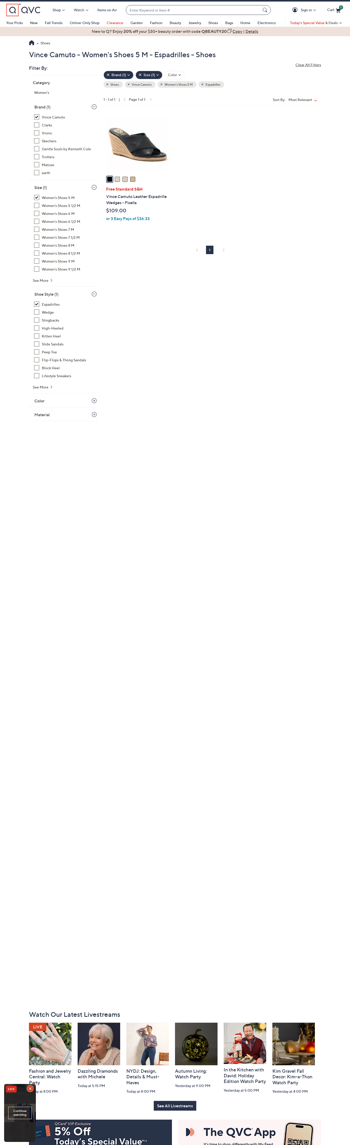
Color (39, 400)
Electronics (267, 23)
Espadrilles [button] (212, 84)
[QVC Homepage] (31, 43)
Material (42, 414)
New (34, 23)
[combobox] (193, 10)
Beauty (175, 23)
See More (41, 280)
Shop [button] (57, 10)
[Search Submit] (266, 10)
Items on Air (107, 10)
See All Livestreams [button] (175, 1105)
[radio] (109, 179)
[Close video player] (31, 1089)
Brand (42, 106)
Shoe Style (46, 294)
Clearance (115, 23)
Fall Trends (54, 23)
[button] (295, 10)
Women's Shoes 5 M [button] (178, 84)
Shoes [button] (114, 84)
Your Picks (14, 23)
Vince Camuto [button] (141, 84)
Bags (229, 23)
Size (40, 187)
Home (245, 23)
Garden (136, 23)
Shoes (213, 23)
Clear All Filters (308, 65)
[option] (175, 31)
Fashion (156, 23)
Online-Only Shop (84, 23)
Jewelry (194, 23)
